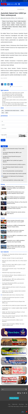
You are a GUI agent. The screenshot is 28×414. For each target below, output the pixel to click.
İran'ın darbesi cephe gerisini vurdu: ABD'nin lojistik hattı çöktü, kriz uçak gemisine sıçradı (16, 247)
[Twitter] (24, 393)
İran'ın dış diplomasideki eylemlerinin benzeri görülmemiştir (14, 105)
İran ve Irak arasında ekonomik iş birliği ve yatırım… (14, 164)
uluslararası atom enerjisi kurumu (12, 110)
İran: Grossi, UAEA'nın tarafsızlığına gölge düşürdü (12, 104)
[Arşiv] (18, 393)
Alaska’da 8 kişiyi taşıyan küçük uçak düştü (11, 272)
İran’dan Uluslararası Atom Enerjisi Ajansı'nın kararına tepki (14, 102)
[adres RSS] (20, 393)
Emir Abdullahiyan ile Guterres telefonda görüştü (12, 94)
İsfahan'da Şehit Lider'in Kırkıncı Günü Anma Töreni (13, 294)
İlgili (26, 404)
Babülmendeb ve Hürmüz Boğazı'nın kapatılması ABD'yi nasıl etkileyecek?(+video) (16, 188)
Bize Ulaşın (21, 404)
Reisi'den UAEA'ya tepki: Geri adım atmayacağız (12, 95)
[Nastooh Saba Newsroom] (22, 411)
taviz (3, 112)
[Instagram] (26, 393)
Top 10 (4, 146)
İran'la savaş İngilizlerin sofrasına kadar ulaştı (13, 180)
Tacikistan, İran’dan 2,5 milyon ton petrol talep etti (12, 258)
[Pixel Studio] (26, 411)
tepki (7, 112)
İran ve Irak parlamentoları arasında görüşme (13, 171)
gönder (3, 140)
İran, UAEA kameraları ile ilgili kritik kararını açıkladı (13, 92)
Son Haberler (5, 252)
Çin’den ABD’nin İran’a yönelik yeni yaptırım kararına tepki (14, 305)
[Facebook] (22, 393)
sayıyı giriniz (4, 134)
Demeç (3, 184)
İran (2, 9)
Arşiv (9, 404)
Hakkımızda (14, 404)
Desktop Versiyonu (14, 398)
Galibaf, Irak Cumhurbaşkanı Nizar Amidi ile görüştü (14, 173)
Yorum (3, 218)
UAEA (22, 110)
